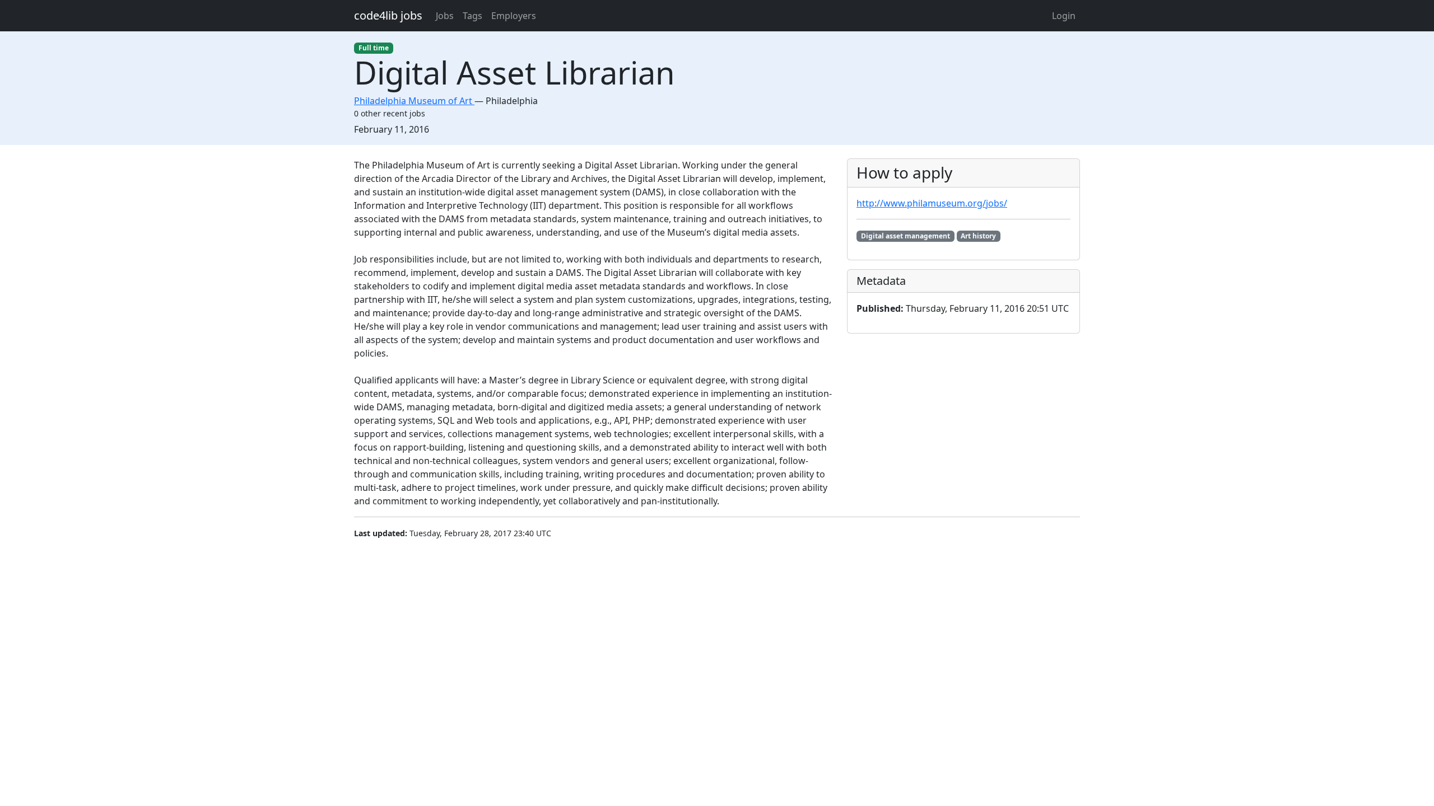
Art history (978, 236)
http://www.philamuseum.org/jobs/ (931, 203)
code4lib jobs (388, 15)
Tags (472, 16)
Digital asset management (905, 236)
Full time (373, 48)
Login (1064, 16)
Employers (513, 16)
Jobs (445, 16)
